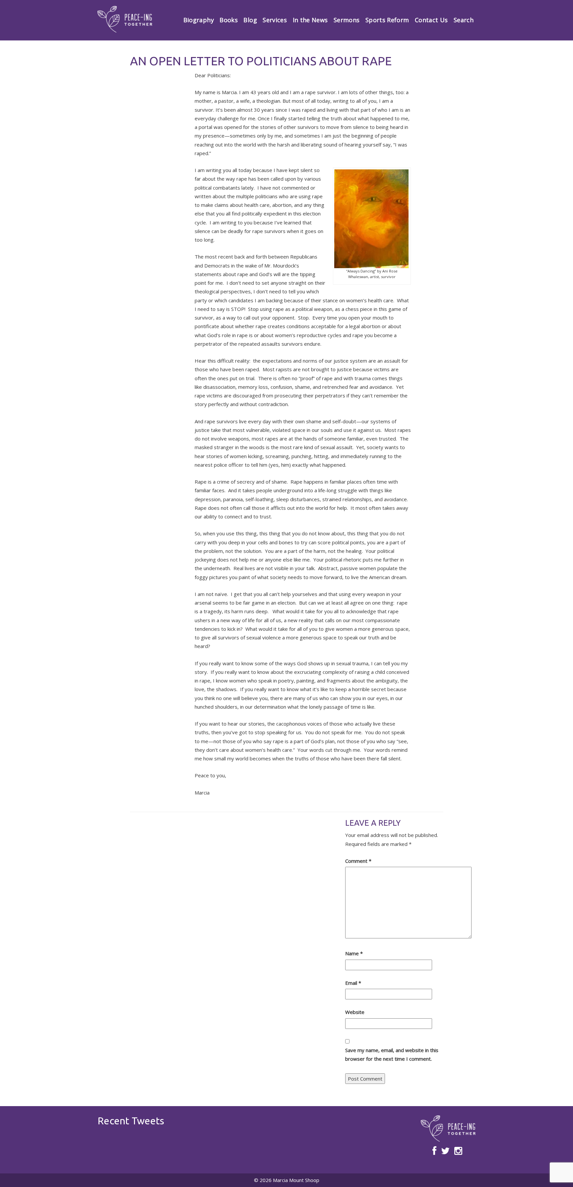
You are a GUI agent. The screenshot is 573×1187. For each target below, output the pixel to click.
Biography (198, 20)
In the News (310, 20)
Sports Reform (387, 20)
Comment (358, 861)
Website (354, 1012)
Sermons (347, 20)
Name (354, 953)
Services (275, 20)
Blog (250, 20)
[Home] (124, 19)
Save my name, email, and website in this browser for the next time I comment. (391, 1054)
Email (353, 982)
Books (229, 20)
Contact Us (431, 20)
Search (464, 20)
